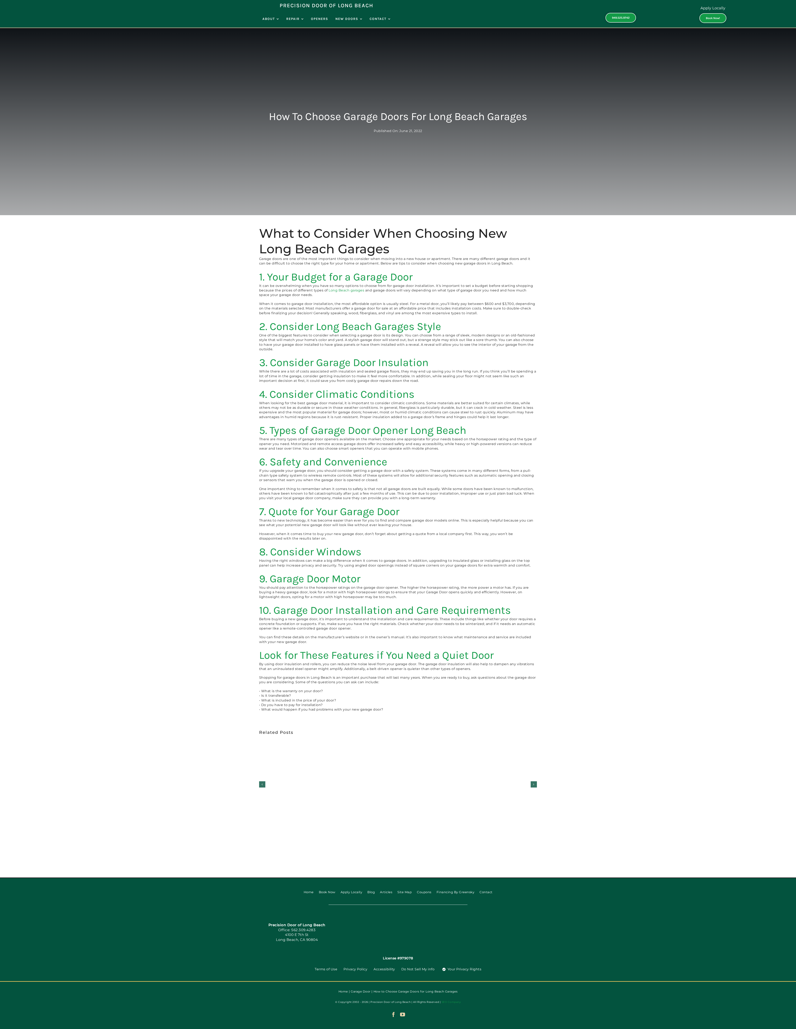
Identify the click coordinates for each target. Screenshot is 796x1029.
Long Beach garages (346, 290)
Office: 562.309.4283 (296, 930)
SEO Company (451, 1002)
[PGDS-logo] (398, 919)
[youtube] (402, 1014)
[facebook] (393, 1014)
